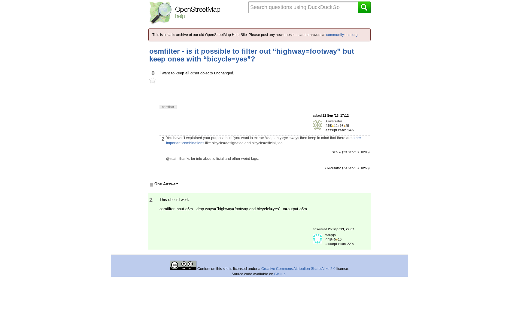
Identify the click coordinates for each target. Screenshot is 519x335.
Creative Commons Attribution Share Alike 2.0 (298, 269)
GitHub (280, 274)
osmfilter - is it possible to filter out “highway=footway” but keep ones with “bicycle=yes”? (251, 55)
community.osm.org (342, 35)
